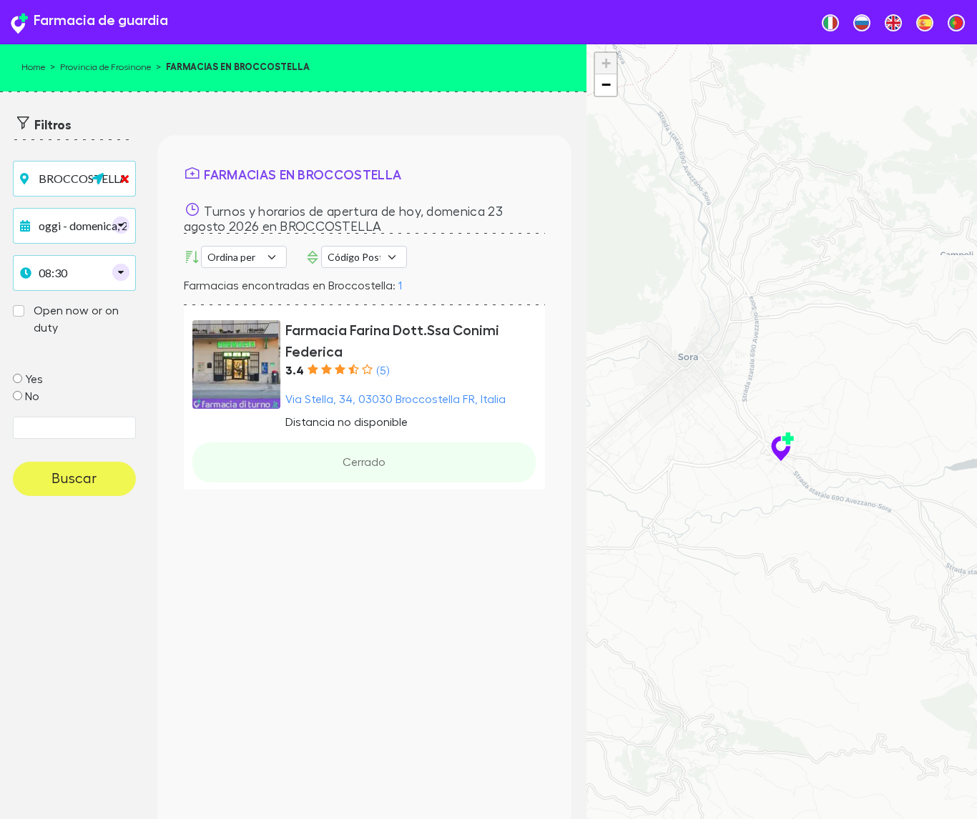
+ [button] (606, 63)
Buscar (74, 479)
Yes (34, 379)
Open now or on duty (76, 319)
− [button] (606, 85)
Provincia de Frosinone (105, 67)
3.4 (294, 371)
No (32, 396)
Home (33, 67)
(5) (382, 371)
